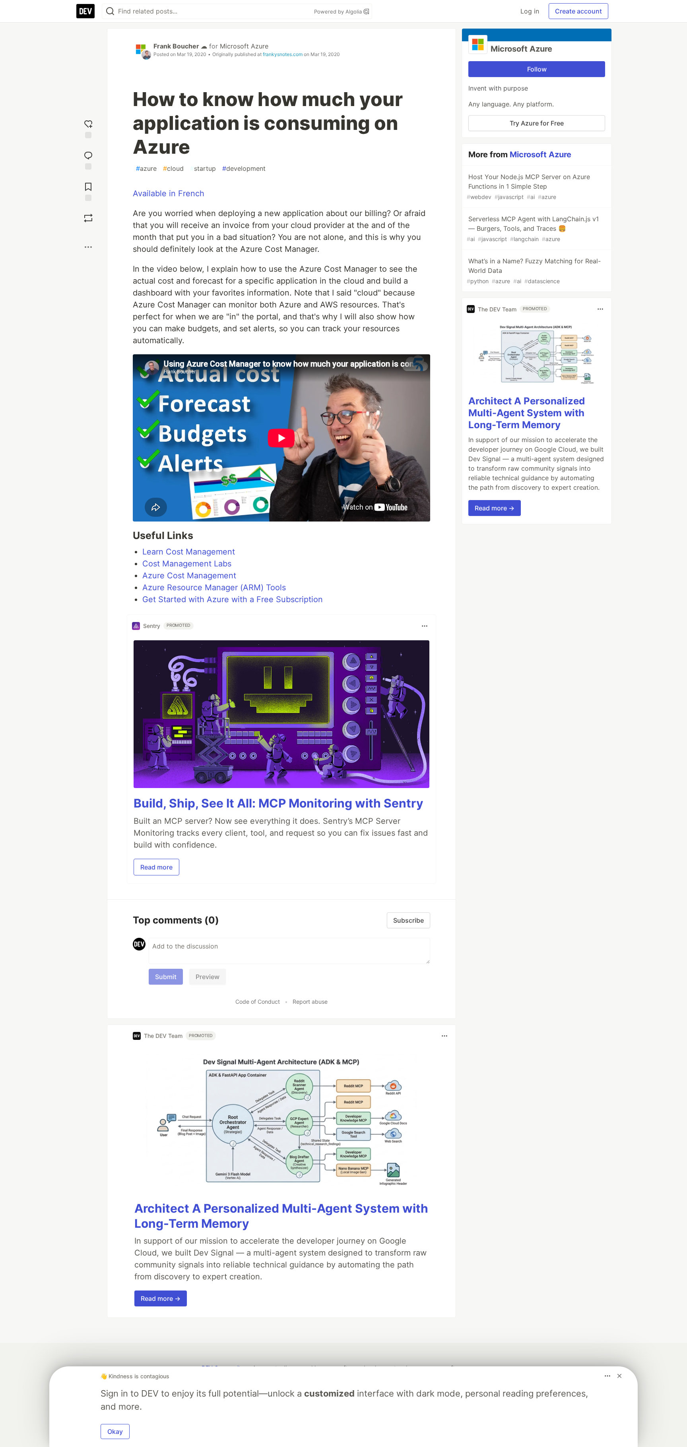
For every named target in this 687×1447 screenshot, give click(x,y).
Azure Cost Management (189, 575)
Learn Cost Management (188, 551)
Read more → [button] (160, 1298)
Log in (529, 11)
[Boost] (88, 218)
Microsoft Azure (244, 46)
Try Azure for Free (537, 123)
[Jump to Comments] (88, 159)
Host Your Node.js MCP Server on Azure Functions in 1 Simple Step (528, 186)
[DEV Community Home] (85, 11)
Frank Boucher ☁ (180, 46)
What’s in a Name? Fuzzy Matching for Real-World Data (534, 270)
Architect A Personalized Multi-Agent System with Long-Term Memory (526, 413)
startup (203, 168)
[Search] (110, 11)
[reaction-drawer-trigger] (88, 128)
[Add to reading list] (88, 190)
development (244, 168)
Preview (207, 977)
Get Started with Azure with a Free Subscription (232, 599)
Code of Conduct (257, 1001)
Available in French (168, 193)
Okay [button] (115, 1431)
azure (146, 168)
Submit (166, 977)
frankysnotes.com (283, 54)
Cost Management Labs (186, 563)
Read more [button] (156, 867)
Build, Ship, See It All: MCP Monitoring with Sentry (278, 803)
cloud (173, 168)
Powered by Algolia (338, 11)
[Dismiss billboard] (619, 1376)
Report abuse (310, 1001)
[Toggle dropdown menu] (424, 626)
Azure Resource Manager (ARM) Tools (214, 587)
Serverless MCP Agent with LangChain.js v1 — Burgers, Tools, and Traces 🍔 (533, 228)
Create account (578, 11)
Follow (537, 69)
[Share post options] (88, 247)
